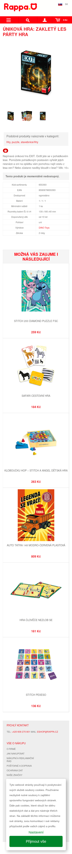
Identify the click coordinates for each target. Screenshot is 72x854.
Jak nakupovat (15, 753)
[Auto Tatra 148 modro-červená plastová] (36, 515)
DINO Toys (44, 227)
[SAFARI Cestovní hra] (36, 366)
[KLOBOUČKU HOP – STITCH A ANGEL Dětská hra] (36, 441)
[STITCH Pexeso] (36, 665)
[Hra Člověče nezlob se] (36, 590)
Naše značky (14, 774)
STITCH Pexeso (36, 695)
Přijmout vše (36, 841)
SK (66, 4)
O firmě (11, 748)
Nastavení (36, 832)
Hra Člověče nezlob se (36, 620)
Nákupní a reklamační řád (20, 759)
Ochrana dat (15, 770)
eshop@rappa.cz (47, 731)
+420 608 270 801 (21, 731)
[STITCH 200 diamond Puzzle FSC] (36, 291)
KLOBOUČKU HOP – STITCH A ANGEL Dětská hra (36, 470)
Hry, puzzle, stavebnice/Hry (22, 142)
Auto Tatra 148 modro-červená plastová (36, 545)
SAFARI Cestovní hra (36, 395)
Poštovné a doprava (19, 765)
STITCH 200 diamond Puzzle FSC (36, 321)
